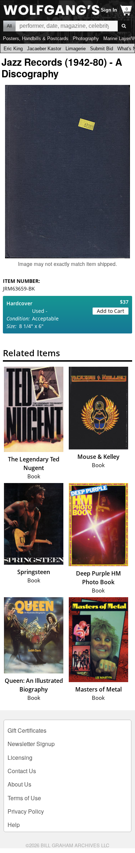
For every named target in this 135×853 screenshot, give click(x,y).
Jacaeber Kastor (44, 48)
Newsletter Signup (31, 744)
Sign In (109, 10)
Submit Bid (101, 48)
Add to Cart (110, 310)
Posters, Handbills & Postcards (35, 38)
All (9, 26)
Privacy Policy (26, 811)
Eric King (13, 48)
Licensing (20, 757)
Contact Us (22, 771)
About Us (19, 784)
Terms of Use (24, 798)
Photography (86, 38)
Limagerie (76, 48)
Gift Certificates (27, 730)
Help (14, 824)
